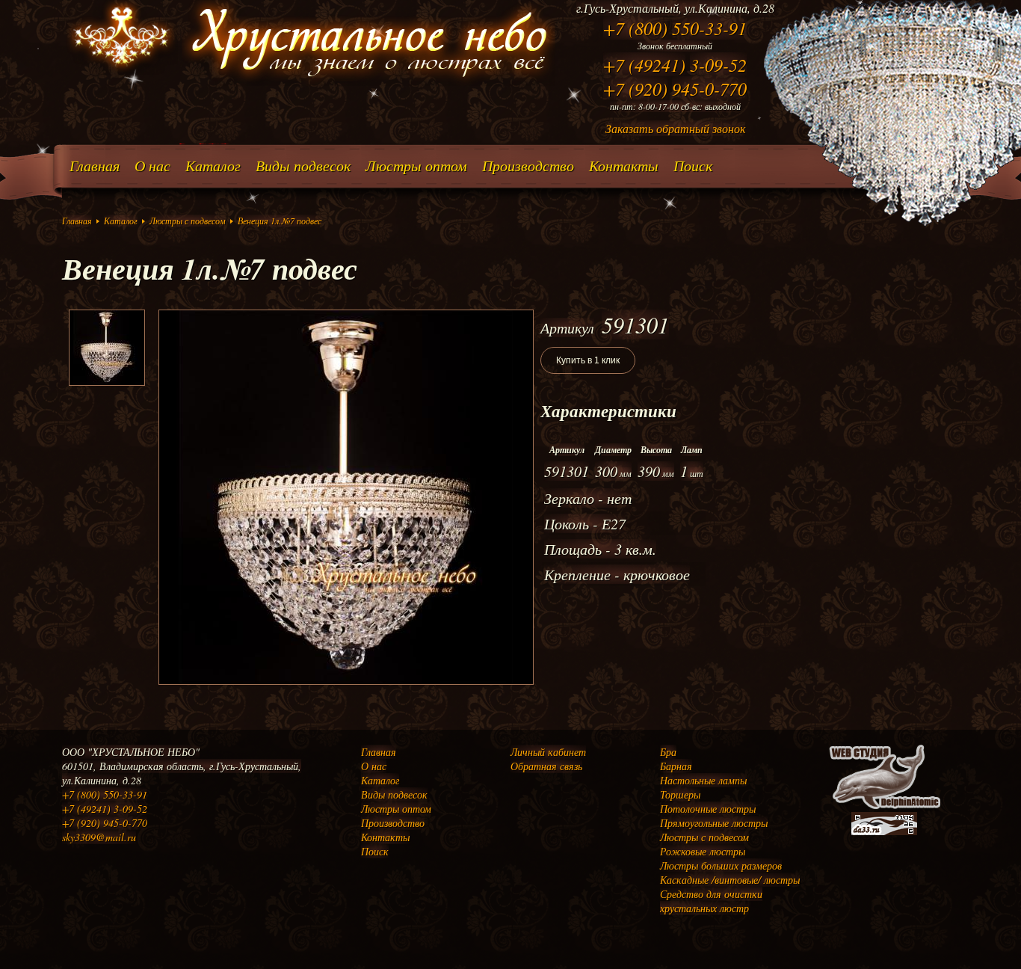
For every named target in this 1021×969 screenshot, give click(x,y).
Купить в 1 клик (588, 360)
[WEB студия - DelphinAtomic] (884, 808)
